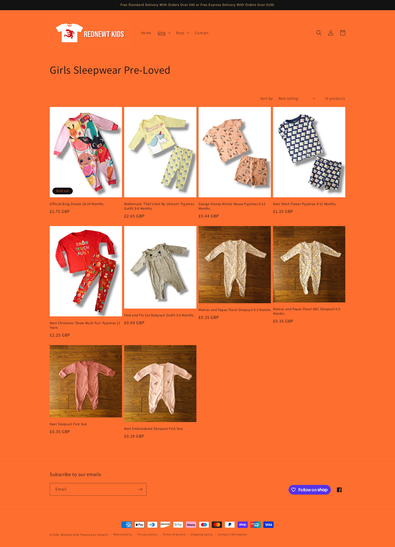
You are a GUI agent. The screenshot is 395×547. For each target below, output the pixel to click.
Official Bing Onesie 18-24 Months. (77, 204)
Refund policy (122, 534)
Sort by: (266, 98)
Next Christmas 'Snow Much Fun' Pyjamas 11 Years (85, 325)
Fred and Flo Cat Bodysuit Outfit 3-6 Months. (159, 315)
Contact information (232, 534)
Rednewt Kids (70, 535)
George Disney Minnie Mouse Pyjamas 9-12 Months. (232, 206)
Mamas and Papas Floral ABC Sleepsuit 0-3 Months (306, 311)
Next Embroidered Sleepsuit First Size (153, 429)
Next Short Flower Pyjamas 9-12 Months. (304, 204)
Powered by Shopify (94, 535)
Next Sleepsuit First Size (68, 424)
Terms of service (174, 534)
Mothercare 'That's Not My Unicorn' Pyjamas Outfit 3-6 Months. (159, 206)
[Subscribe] (140, 489)
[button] (164, 32)
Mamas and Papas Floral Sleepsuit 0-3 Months (235, 310)
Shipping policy (202, 534)
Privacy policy (147, 534)
